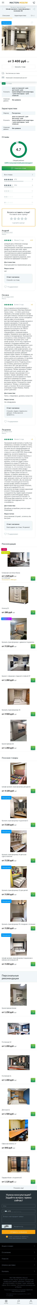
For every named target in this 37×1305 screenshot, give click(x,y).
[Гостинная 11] (18, 1062)
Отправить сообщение (18, 1232)
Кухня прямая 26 (8, 744)
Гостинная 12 (6, 1042)
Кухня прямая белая (9, 1008)
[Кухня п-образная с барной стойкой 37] (18, 663)
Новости (5, 1259)
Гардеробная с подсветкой (12, 1177)
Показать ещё (19, 1188)
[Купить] (33, 578)
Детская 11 (6, 1110)
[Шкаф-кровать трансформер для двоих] (18, 773)
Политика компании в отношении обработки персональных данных (18, 1290)
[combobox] (6, 1211)
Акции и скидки (7, 1246)
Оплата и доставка (8, 1265)
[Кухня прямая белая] (18, 995)
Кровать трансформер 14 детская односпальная (14, 855)
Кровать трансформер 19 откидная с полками (18, 924)
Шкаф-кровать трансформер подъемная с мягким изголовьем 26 (17, 959)
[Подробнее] (33, 1012)
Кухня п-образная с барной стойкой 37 (16, 676)
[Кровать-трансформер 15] (18, 696)
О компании (6, 1252)
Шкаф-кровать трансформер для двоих (16, 787)
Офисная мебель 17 (9, 1144)
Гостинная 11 (6, 1076)
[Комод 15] (18, 595)
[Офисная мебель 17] (18, 1130)
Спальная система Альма (11, 573)
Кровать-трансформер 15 (11, 710)
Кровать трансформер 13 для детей (15, 890)
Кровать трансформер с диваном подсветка (18, 642)
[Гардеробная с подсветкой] (18, 1164)
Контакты (5, 1271)
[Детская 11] (18, 1096)
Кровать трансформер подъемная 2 (15, 821)
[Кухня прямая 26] (18, 730)
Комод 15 (5, 608)
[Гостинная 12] (18, 1029)
